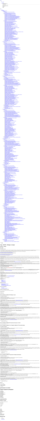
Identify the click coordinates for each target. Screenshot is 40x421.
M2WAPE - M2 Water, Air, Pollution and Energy (9, 159)
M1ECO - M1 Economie (7, 215)
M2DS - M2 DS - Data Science (8, 60)
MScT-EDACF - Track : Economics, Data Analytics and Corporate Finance (12, 47)
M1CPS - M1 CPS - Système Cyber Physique (9, 53)
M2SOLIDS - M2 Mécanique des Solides (9, 135)
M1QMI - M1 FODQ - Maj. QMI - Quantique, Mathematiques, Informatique (12, 27)
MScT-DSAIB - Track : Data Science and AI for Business (10, 15)
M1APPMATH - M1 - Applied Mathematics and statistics (10, 172)
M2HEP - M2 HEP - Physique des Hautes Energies (9, 32)
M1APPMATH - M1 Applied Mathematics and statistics (10, 146)
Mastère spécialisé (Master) (6, 71)
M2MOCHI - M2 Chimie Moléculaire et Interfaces (9, 130)
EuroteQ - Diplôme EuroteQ (7, 40)
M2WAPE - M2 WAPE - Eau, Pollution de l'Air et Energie (10, 104)
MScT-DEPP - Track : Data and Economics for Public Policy (10, 46)
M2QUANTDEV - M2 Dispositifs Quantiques (9, 134)
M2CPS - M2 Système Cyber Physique (8, 125)
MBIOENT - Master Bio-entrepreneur (8, 230)
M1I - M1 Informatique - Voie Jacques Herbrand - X (10, 216)
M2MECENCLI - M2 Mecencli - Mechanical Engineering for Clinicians (11, 155)
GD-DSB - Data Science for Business (8, 236)
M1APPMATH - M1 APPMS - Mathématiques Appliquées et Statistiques (11, 85)
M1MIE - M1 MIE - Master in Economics (9, 149)
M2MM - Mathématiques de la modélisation (9, 225)
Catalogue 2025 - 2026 (5, 41)
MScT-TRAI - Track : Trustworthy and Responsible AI (10, 19)
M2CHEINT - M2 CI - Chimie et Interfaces (9, 59)
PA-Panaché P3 (2, 287)
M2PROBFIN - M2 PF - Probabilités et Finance (9, 101)
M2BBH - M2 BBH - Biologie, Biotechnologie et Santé (10, 28)
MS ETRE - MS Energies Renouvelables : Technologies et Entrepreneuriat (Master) (12, 106)
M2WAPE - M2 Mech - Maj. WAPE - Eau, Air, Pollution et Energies (11, 39)
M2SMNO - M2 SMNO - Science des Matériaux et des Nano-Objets (11, 68)
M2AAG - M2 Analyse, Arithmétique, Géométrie (9, 123)
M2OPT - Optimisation (7, 226)
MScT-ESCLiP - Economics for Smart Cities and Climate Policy (11, 170)
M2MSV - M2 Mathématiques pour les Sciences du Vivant (10, 131)
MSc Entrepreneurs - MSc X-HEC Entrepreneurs (9, 105)
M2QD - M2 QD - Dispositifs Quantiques (9, 37)
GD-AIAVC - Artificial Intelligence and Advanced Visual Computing (11, 235)
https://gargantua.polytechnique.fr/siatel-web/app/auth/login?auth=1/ (6, 252)
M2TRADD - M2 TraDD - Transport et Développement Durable (11, 69)
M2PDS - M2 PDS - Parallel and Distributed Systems (10, 202)
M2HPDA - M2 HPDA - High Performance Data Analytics (10, 200)
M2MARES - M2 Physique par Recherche (9, 128)
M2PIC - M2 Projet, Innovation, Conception (9, 132)
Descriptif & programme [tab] (3, 281)
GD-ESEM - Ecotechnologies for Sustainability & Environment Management (12, 211)
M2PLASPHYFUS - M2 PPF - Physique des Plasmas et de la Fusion (11, 66)
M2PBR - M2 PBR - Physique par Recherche (9, 35)
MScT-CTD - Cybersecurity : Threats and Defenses (9, 168)
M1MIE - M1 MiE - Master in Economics (9, 175)
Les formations (2, 10)
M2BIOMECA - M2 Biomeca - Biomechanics (9, 150)
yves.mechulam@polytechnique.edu (11, 275)
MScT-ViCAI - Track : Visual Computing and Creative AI (10, 50)
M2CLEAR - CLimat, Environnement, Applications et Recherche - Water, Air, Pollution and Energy (14, 198)
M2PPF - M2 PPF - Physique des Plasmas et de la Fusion (10, 36)
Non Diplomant (5, 73)
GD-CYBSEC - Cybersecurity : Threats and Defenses (10, 209)
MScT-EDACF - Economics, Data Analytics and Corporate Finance (11, 169)
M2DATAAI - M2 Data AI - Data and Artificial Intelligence (10, 151)
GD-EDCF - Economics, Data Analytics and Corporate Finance (11, 210)
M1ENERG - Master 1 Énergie (8, 174)
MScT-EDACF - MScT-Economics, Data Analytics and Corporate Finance (12, 82)
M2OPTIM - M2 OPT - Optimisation (8, 65)
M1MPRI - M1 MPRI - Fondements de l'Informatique (10, 56)
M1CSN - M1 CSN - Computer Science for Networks (10, 191)
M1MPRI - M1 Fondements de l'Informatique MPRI (10, 122)
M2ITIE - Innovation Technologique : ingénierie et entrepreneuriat (11, 223)
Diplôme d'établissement (6, 78)
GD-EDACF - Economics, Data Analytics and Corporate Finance (11, 237)
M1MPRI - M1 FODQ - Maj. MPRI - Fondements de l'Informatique (11, 26)
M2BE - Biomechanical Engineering (8, 219)
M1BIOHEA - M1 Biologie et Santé (8, 118)
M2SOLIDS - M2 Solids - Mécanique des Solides (9, 103)
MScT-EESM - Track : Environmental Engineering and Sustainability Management (12, 16)
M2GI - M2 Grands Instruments (8, 127)
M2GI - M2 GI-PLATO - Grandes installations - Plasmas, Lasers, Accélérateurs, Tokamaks (13, 61)
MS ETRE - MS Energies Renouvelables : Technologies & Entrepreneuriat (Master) (12, 161)
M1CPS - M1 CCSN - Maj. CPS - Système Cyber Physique (10, 23)
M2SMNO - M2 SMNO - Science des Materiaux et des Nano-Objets (11, 38)
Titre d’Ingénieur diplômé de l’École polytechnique (6, 285)
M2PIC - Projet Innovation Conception (8, 181)
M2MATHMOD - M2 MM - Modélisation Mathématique (10, 33)
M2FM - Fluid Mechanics (7, 222)
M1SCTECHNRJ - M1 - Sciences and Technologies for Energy (11, 197)
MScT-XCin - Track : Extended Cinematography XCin (10, 20)
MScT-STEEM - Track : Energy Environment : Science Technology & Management (12, 49)
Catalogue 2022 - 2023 (5, 138)
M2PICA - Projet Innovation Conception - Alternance (10, 227)
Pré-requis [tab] (2, 280)
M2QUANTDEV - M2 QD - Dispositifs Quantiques (10, 102)
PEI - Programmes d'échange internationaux (9, 75)
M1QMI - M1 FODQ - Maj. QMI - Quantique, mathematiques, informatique (12, 241)
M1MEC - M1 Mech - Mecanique (8, 25)
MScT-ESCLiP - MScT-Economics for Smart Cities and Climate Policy (11, 83)
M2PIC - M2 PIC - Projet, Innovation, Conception (9, 100)
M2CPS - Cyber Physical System (8, 177)
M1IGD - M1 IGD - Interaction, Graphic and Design (10, 193)
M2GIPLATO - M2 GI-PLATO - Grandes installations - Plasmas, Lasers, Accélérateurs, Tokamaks (14, 31)
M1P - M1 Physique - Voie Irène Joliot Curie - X (9, 196)
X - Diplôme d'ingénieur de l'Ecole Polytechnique (9, 240)
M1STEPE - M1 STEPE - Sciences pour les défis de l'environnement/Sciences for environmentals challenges (15, 218)
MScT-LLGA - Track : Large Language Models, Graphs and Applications (12, 17)
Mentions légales (3, 419)
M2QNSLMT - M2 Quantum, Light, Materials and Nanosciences (11, 158)
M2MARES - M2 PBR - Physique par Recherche (9, 96)
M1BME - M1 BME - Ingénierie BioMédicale (9, 22)
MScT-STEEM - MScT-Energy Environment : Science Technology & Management (12, 84)
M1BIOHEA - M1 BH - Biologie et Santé (9, 52)
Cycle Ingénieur (5, 12)
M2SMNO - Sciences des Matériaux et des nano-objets (10, 229)
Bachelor (4, 11)
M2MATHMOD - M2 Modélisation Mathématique (9, 129)
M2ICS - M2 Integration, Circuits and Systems (9, 154)
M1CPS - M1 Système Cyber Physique (8, 119)
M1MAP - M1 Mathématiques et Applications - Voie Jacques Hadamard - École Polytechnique (13, 217)
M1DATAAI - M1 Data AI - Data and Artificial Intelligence (10, 173)
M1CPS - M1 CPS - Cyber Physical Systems (9, 147)
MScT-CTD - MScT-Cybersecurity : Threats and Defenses (10, 112)
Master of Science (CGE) (6, 70)
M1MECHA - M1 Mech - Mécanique (8, 55)
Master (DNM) (5, 51)
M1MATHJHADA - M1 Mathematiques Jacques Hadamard (10, 148)
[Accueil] (1, 0)
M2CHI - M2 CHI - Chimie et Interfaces (8, 29)
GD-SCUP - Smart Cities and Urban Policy (9, 212)
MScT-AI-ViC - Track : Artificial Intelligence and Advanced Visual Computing (12, 44)
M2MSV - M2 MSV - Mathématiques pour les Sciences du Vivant (11, 34)
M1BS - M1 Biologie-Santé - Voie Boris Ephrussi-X (10, 214)
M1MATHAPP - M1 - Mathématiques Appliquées (9, 195)
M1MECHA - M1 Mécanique (7, 121)
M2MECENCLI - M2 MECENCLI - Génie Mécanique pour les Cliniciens (12, 97)
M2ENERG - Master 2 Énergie (8, 178)
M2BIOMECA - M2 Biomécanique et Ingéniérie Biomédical (10, 124)
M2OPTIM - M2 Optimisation (8, 157)
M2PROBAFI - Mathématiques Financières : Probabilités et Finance (11, 228)
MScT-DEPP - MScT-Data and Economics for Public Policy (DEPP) (11, 81)
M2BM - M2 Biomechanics (7, 176)
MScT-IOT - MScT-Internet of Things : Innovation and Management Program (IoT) (12, 116)
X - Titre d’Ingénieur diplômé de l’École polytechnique (10, 43)
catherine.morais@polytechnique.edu (17, 261)
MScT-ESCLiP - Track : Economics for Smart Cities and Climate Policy (11, 48)
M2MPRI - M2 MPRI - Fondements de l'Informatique (10, 64)
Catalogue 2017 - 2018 (5, 239)
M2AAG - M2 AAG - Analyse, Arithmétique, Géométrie (10, 57)
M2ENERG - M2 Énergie (7, 152)
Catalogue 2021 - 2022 (5, 164)
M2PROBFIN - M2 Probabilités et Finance (9, 133)
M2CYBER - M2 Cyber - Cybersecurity (8, 199)
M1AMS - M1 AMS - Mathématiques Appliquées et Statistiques (11, 21)
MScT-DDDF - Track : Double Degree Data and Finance (10, 14)
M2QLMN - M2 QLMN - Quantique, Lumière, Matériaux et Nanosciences (12, 67)
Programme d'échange (6, 74)
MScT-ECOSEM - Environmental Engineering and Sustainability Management (12, 187)
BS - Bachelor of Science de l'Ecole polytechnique (9, 139)
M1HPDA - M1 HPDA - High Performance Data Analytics (10, 192)
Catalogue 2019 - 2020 (5, 205)
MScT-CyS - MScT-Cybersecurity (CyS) (9, 80)
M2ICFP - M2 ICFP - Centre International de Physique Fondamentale (11, 62)
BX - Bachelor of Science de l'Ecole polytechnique (9, 42)
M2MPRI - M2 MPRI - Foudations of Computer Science (10, 201)
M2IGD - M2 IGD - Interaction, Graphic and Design (10, 179)
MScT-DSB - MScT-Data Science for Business (9, 114)
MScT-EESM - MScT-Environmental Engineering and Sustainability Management (12, 115)
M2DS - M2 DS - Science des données (8, 30)
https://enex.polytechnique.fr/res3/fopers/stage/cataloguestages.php (6, 254)
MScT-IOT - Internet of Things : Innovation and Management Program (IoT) (12, 188)
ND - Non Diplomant (7, 162)
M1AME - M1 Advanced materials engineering (9, 213)
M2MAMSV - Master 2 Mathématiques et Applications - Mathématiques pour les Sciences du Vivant (14, 224)
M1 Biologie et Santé (3, 284)
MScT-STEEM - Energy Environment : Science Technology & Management (12, 171)
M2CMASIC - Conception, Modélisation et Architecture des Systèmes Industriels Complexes (13, 220)
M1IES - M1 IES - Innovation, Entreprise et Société (9, 24)
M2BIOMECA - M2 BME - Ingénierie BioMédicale (10, 58)
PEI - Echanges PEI (7, 182)
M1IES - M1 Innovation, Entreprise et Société (9, 120)
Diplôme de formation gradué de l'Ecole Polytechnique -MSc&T (10, 13)
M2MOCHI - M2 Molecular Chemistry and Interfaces (10, 156)
